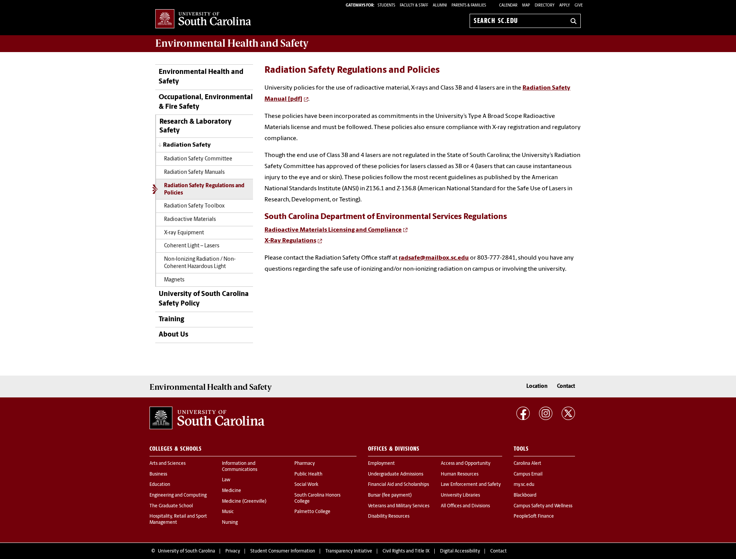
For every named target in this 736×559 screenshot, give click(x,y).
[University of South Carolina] (207, 418)
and (232, 43)
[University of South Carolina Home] (203, 19)
